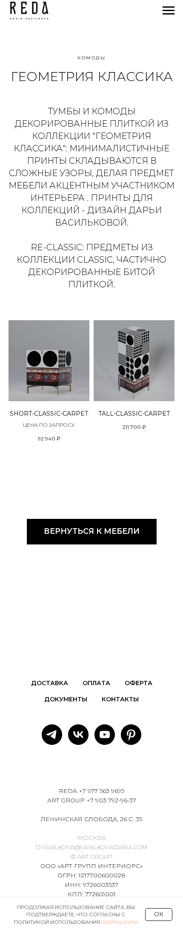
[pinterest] (131, 734)
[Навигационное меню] (168, 10)
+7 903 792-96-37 (111, 800)
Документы (65, 699)
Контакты (120, 699)
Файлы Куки (120, 922)
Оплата (96, 683)
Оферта (138, 683)
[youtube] (104, 734)
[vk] (78, 734)
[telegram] (52, 734)
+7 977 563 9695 (101, 791)
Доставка (49, 683)
